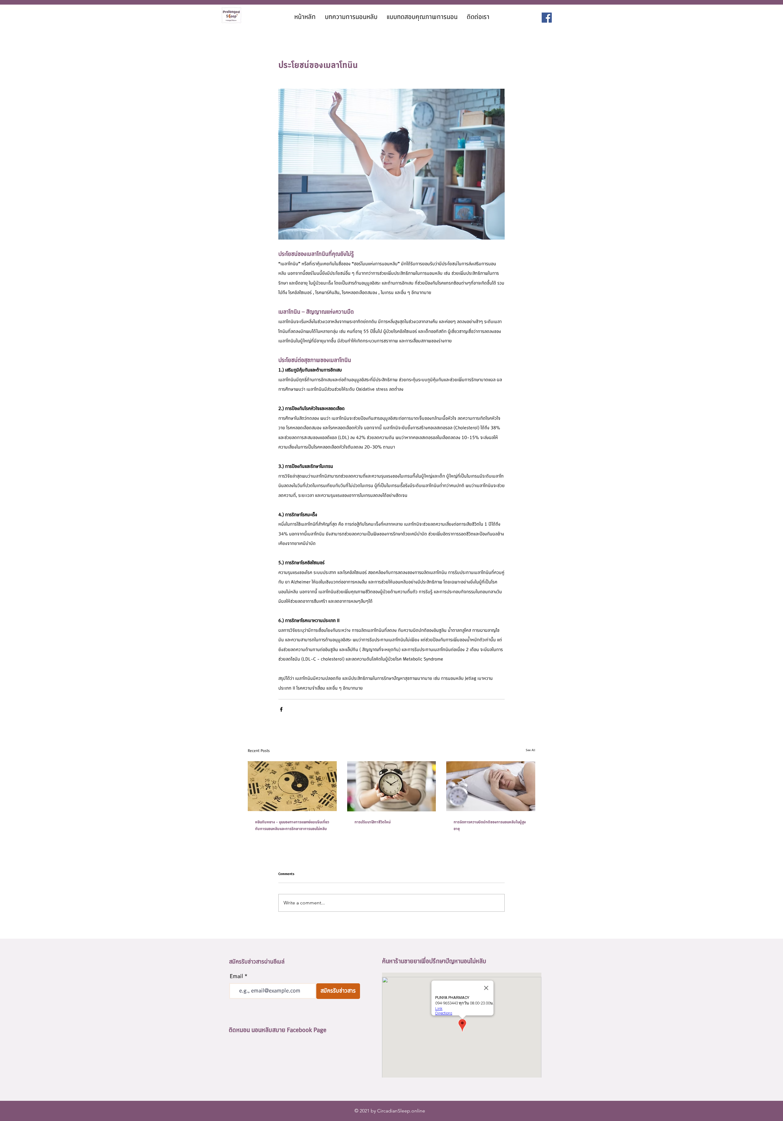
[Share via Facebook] (281, 709)
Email (236, 977)
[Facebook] (547, 18)
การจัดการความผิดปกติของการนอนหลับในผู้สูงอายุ (490, 825)
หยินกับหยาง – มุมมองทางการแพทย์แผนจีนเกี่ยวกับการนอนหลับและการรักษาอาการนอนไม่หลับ (292, 825)
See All (530, 750)
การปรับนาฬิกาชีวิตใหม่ (372, 822)
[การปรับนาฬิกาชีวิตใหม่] (391, 786)
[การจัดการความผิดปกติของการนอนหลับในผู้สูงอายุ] (490, 786)
